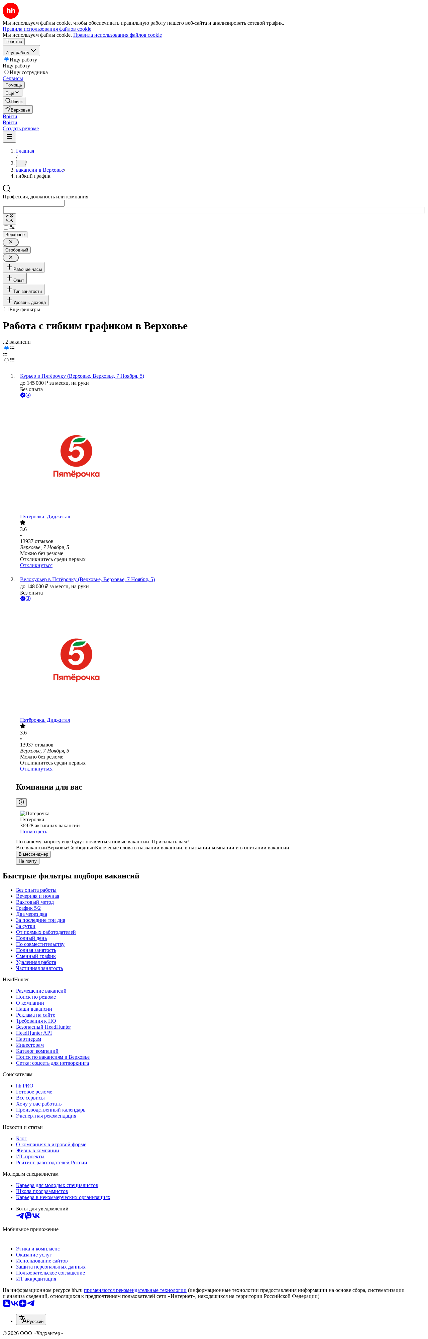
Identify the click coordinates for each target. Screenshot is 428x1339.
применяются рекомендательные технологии (135, 1290)
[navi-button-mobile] (9, 137)
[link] (14, 101)
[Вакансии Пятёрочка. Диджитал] (220, 456)
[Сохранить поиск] (9, 218)
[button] (10, 116)
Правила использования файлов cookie (117, 35)
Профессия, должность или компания (45, 196)
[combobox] (34, 203)
